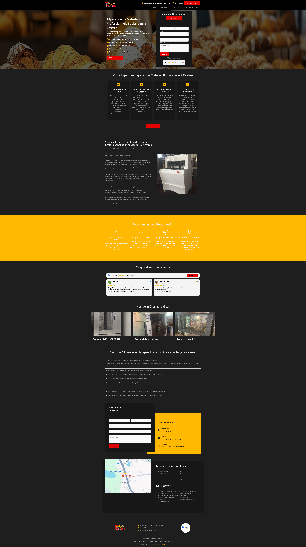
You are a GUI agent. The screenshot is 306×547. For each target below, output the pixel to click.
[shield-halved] (168, 58)
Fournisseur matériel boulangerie (169, 495)
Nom (176, 26)
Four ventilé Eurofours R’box (146, 339)
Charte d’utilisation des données (163, 541)
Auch (180, 478)
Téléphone (163, 37)
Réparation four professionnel (187, 491)
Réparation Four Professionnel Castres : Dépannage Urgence (183, 518)
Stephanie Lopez (165, 281)
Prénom (162, 26)
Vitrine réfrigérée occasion (186, 499)
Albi (180, 474)
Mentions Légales (148, 541)
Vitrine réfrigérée (184, 497)
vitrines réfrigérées (134, 153)
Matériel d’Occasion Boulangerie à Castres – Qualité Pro (121, 518)
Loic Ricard (115, 281)
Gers (180, 471)
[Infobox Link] (164, 431)
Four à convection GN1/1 (187, 339)
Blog (135, 541)
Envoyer (164, 54)
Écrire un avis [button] (192, 275)
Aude (180, 480)
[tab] (153, 363)
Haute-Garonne (164, 471)
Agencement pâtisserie (166, 493)
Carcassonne (163, 478)
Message (163, 42)
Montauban (163, 474)
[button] (163, 7)
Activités (139, 541)
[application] (167, 7)
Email (162, 31)
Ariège (181, 476)
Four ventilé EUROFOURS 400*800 (106, 339)
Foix (161, 480)
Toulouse (162, 476)
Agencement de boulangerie (168, 491)
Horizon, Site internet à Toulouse (156, 544)
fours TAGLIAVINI (121, 153)
